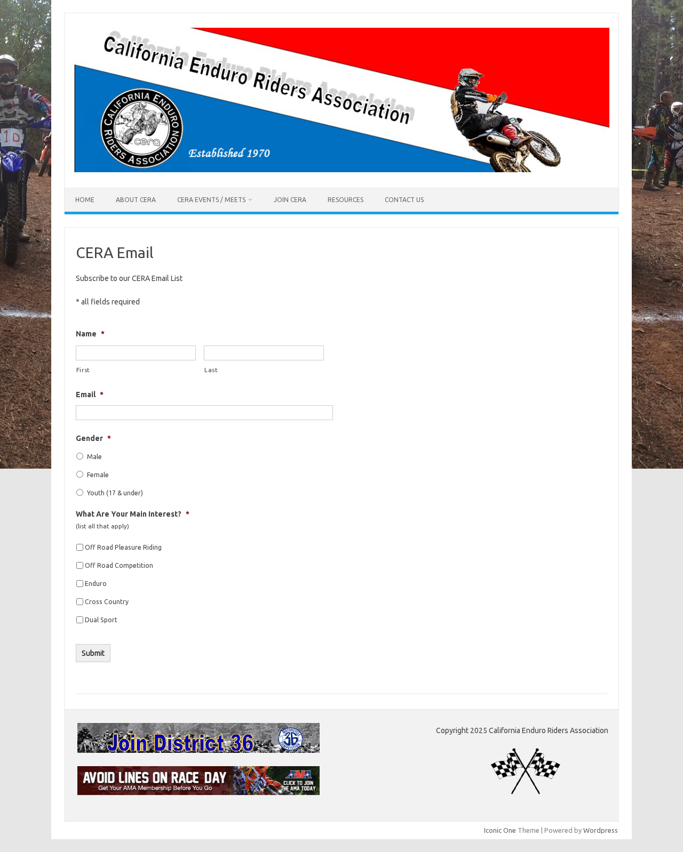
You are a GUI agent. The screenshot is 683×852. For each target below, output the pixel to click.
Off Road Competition (119, 565)
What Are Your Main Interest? (132, 514)
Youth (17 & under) (115, 492)
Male (94, 456)
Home (84, 199)
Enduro (96, 583)
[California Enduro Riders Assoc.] (341, 169)
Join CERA (290, 199)
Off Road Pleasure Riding (123, 547)
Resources (345, 199)
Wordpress (600, 830)
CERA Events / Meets (211, 199)
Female (98, 474)
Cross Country (107, 601)
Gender (93, 438)
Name (90, 333)
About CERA (136, 199)
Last (211, 369)
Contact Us (404, 199)
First (83, 369)
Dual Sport (101, 619)
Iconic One (500, 830)
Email (90, 394)
